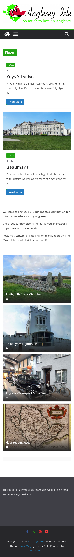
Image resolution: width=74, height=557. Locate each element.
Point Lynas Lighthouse (22, 344)
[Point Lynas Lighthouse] (37, 328)
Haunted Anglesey (18, 442)
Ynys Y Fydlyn (20, 76)
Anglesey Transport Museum (25, 393)
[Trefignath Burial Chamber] (37, 279)
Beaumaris (17, 167)
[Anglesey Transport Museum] (37, 378)
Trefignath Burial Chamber (24, 294)
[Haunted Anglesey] (37, 427)
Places (11, 65)
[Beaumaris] (37, 131)
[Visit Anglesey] (7, 34)
